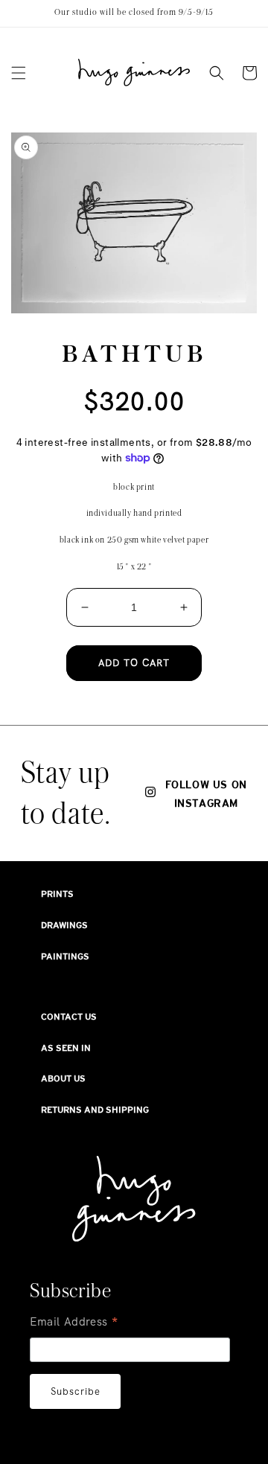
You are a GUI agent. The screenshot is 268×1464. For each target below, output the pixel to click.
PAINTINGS (65, 956)
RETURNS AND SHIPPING (95, 1110)
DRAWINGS (64, 925)
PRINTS (57, 894)
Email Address (74, 1323)
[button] (18, 73)
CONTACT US (69, 1016)
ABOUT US (63, 1078)
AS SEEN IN (66, 1048)
